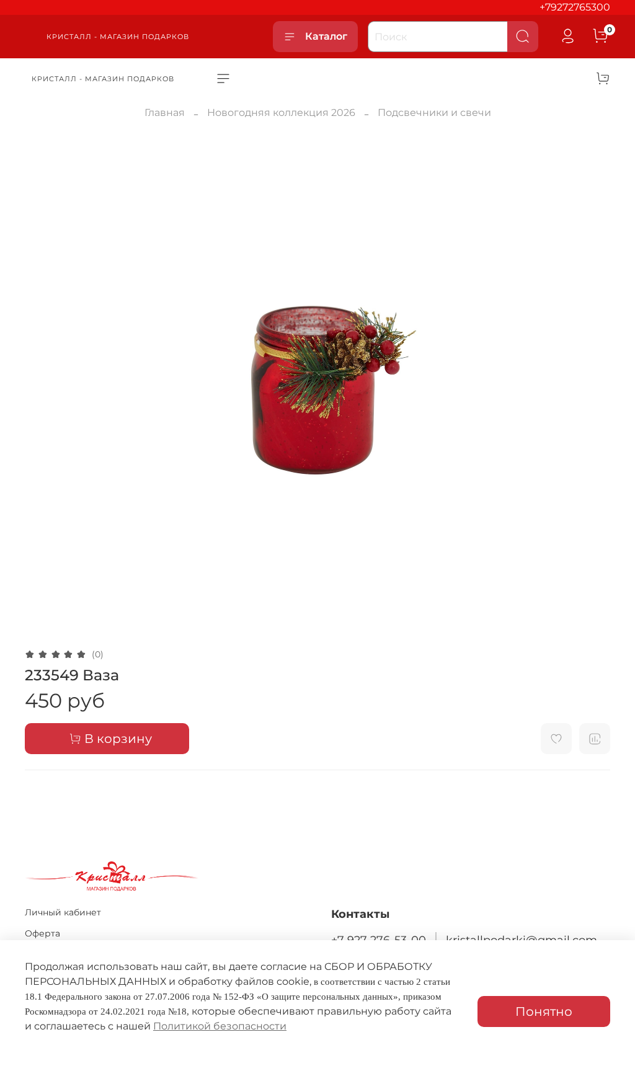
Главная (164, 112)
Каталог (326, 36)
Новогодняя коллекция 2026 (281, 112)
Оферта (42, 933)
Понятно (543, 1011)
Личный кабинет (63, 912)
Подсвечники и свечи (434, 112)
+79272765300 (575, 7)
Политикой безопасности (219, 1026)
